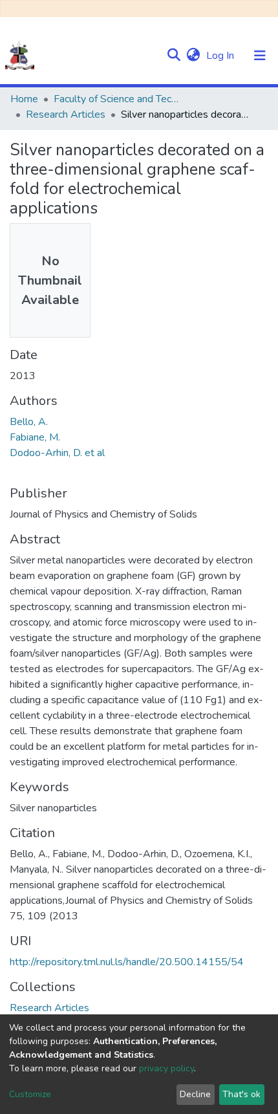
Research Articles (65, 114)
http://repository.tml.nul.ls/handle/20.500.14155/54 (127, 962)
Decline (195, 1094)
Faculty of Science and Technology (118, 99)
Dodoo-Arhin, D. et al (57, 453)
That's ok (241, 1094)
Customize (30, 1094)
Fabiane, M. (35, 437)
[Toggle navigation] (260, 56)
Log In (221, 56)
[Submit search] (173, 55)
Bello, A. (29, 422)
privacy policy (166, 1068)
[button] (193, 55)
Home (24, 99)
